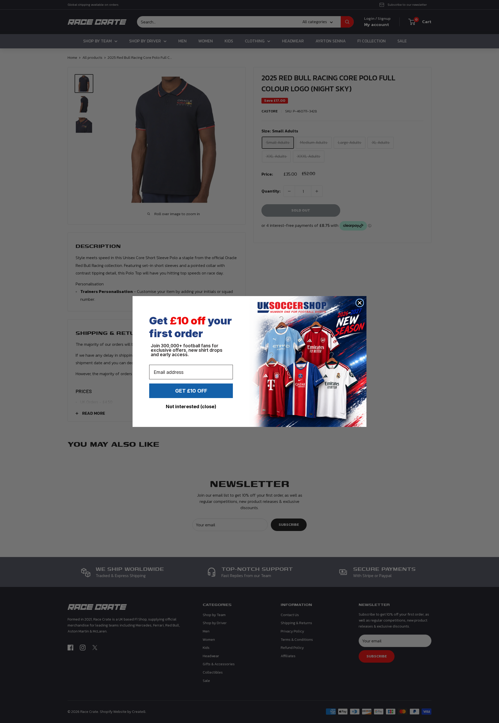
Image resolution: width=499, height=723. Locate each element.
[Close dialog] (359, 302)
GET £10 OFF (191, 391)
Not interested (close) (191, 406)
